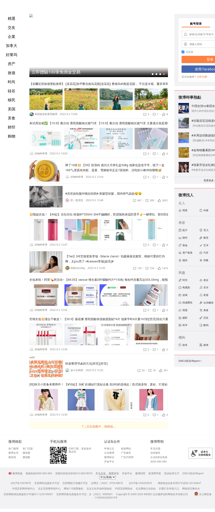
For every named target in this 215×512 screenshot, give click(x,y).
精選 (11, 18)
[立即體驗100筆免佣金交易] (31, 16)
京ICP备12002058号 (140, 483)
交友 (11, 27)
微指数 (26, 457)
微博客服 (17, 473)
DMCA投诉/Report (190, 361)
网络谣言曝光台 (191, 488)
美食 (11, 117)
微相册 (26, 453)
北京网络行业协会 (146, 488)
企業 (11, 36)
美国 (11, 108)
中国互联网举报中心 (23, 488)
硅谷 (11, 90)
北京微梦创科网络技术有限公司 (170, 494)
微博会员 (13, 453)
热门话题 (28, 448)
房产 (11, 63)
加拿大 (11, 45)
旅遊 (11, 72)
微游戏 (12, 457)
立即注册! (202, 77)
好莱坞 (11, 54)
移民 (11, 99)
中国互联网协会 (123, 488)
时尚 (11, 81)
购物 (11, 136)
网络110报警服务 (73, 488)
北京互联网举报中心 (49, 488)
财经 (11, 127)
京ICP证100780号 (21, 483)
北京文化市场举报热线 (99, 488)
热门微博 (13, 448)
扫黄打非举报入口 (169, 488)
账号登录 (196, 23)
